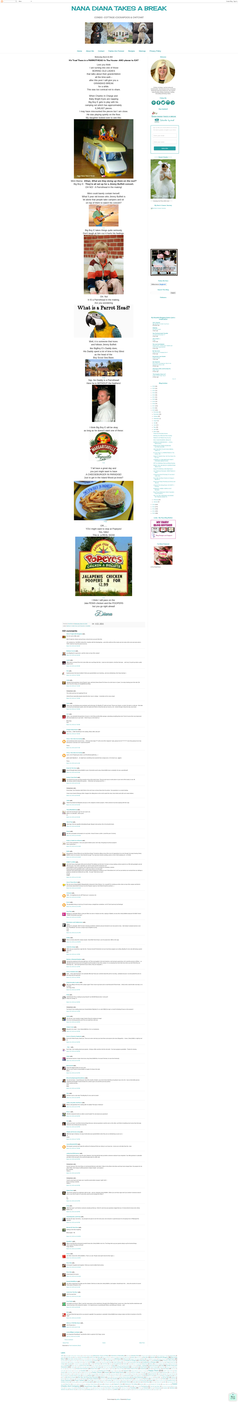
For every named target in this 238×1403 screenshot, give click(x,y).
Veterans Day (72, 1389)
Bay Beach (139, 1357)
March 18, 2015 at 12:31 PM (73, 906)
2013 (153, 506)
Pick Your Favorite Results (126, 1378)
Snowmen (75, 1384)
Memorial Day (128, 1375)
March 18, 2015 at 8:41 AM (73, 783)
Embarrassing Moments (106, 1365)
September (156, 418)
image (103, 227)
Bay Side (145, 1357)
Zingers (154, 1389)
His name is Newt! (157, 329)
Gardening (143, 1368)
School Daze (146, 1382)
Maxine (90, 1375)
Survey (168, 1384)
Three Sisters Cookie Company (112, 1388)
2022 (153, 395)
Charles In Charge (130, 1360)
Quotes (130, 1380)
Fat (77, 1367)
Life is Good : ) (156, 338)
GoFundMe (63, 1370)
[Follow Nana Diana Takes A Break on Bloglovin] (159, 285)
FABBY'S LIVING (70, 862)
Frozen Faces (94, 1368)
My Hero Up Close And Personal (88, 1377)
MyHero (103, 1377)
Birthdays (117, 1359)
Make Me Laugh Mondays (170, 1374)
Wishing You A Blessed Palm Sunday (162, 435)
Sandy (134, 1382)
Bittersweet (125, 1359)
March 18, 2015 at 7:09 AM (73, 675)
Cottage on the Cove (171, 1362)
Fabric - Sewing (142, 1365)
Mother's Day (164, 1375)
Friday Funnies (170, 1367)
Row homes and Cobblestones (74, 922)
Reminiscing (80, 1382)
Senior (153, 1382)
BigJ (107, 1359)
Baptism (133, 1357)
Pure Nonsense (117, 1380)
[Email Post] (92, 623)
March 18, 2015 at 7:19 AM (73, 698)
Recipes (131, 51)
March (155, 431)
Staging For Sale (118, 1384)
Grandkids (88, 626)
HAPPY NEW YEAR (168, 1370)
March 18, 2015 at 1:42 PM (73, 966)
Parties (73, 1378)
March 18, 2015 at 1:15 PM (73, 954)
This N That (69, 822)
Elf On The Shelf (85, 1365)
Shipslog (155, 328)
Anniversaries (172, 1355)
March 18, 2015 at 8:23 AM (73, 772)
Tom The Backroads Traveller (160, 333)
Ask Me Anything (83, 1357)
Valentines (172, 1388)
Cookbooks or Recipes (149, 1362)
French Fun (162, 1367)
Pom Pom (69, 911)
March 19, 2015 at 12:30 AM (73, 1276)
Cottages (63, 1363)
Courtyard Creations (78, 1363)
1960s (62, 1355)
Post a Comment (69, 1339)
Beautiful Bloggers (162, 1357)
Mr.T (63, 1377)
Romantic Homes (126, 1382)
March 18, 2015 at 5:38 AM (73, 646)
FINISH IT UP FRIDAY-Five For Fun (162, 437)
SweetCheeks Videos (91, 1386)
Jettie (67, 800)
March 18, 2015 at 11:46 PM (73, 1258)
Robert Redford (106, 1382)
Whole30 (106, 1389)
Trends (140, 1388)
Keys (74, 1374)
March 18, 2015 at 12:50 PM (73, 917)
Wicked (111, 1389)
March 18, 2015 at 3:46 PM (73, 1042)
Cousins (86, 1363)
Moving (170, 1375)
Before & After (84, 1359)
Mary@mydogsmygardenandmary (75, 1078)
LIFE (119, 1374)
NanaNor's (69, 1241)
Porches (174, 1378)
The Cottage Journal (69, 1388)
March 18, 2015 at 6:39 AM (73, 666)
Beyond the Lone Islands (159, 356)
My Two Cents (156, 351)
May (155, 427)
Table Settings (114, 1386)
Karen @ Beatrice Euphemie (74, 1036)
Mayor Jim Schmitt (107, 1375)
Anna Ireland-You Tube (162, 1355)
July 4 (70, 1374)
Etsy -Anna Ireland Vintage (123, 1365)
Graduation (76, 1370)
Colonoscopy (104, 1362)
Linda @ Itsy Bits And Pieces (74, 1102)
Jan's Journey (156, 322)
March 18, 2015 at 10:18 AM (73, 857)
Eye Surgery (133, 1365)
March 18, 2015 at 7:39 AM (73, 733)
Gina (67, 1093)
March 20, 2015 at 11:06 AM (73, 1318)
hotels (128, 1372)
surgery (164, 1384)
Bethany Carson (70, 651)
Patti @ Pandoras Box (72, 971)
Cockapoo (97, 1362)
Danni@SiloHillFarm (71, 1281)
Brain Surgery (154, 1359)
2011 (153, 511)
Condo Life (125, 1362)
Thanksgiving (144, 1386)
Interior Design (153, 1372)
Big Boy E (69, 626)
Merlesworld (69, 1065)
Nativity (109, 1377)
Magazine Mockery (152, 1374)
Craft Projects (97, 1363)
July (155, 423)
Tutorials (146, 1388)
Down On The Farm (71, 768)
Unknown (68, 893)
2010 (153, 513)
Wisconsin (125, 1389)
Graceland (70, 1370)
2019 (153, 401)
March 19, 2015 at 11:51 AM (73, 1296)
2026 (153, 386)
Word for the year (137, 1389)
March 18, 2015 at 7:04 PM (73, 1139)
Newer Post (66, 1343)
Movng (175, 1375)
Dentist (129, 1363)
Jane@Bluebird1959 (71, 1144)
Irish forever (164, 1372)
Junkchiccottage (70, 947)
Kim (67, 671)
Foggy (154, 340)
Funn (109, 1368)
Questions (124, 1380)
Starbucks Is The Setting (131, 1384)
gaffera (118, 1399)
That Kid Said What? (155, 1386)
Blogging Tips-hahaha (135, 1359)
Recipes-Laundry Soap (160, 1380)
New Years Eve (149, 1377)
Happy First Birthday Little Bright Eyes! (163, 469)
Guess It (112, 1370)
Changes (121, 1360)
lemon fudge (105, 1374)
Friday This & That (70, 1368)
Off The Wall (166, 1377)
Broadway (63, 1360)
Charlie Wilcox (142, 1360)
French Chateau (153, 1367)
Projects (103, 1380)
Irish (159, 1372)
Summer (142, 1384)
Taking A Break (123, 1386)
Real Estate (143, 1380)
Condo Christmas (117, 1362)
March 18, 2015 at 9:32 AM (73, 804)
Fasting (72, 1367)
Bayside (153, 1357)
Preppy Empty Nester (72, 729)
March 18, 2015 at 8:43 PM (73, 1173)
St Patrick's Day (108, 1384)
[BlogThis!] (97, 624)
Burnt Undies (74, 1360)
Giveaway (174, 1368)
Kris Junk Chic (86, 1374)
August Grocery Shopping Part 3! (160, 352)
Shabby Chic (159, 1382)
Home (79, 51)
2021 (153, 397)
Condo (109, 1362)
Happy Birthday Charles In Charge (138, 1370)
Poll (169, 1378)
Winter (116, 1389)
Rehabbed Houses (65, 1382)
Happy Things (156, 370)
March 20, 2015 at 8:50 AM (73, 1307)
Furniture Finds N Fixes (132, 1368)
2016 (153, 408)
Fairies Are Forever (116, 51)
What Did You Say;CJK (97, 1389)
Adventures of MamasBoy (117, 1355)
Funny (113, 1368)
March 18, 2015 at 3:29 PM (73, 1022)
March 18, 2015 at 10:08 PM (73, 1236)
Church (86, 1362)
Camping (80, 1360)
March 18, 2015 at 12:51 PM (73, 932)
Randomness (136, 1380)
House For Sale (134, 1372)
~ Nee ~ (68, 1047)
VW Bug (83, 1389)
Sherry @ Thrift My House (73, 1323)
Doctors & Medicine (159, 1363)
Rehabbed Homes (171, 1380)
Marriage (84, 1375)
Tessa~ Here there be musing (74, 738)
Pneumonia (153, 1378)
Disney (151, 1363)
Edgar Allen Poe (75, 1365)
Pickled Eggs (138, 1378)
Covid (91, 1363)
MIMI (145, 1375)
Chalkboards (115, 1360)
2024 (153, 390)
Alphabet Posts (135, 1355)
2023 (153, 392)
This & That (90, 1388)
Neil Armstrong (115, 1377)
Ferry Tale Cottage (97, 1367)
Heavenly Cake (87, 1372)
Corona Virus (162, 1362)
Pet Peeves (103, 1378)
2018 (153, 403)
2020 (153, 399)
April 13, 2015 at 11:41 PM (73, 1336)
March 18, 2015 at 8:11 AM (73, 763)
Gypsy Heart (69, 1190)
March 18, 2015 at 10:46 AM (73, 888)
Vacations (165, 1388)
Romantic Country (115, 1382)
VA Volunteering (157, 1388)
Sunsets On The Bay (155, 1384)
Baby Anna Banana (106, 1357)
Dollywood (167, 1363)
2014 (153, 504)
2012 (153, 509)
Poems (159, 1378)
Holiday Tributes (97, 1372)
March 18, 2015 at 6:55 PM (73, 1127)
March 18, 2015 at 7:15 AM (73, 686)
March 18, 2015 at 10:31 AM (73, 877)
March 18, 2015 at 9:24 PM (73, 1201)
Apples (62, 1357)
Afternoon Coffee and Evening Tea (162, 368)
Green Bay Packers (92, 1370)
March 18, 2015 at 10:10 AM (73, 846)
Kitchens (79, 1374)
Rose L (68, 1111)
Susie (67, 703)
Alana (128, 1355)
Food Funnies (143, 1367)
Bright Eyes (171, 1359)
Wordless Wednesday (147, 1389)
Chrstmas (81, 1362)
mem (122, 1375)
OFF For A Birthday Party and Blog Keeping (164, 463)
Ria (93, 1382)
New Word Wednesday (137, 1377)
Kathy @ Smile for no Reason (74, 840)
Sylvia (68, 1016)
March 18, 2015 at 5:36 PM (73, 1097)
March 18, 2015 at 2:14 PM (73, 1011)
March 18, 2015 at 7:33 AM (73, 724)
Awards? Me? (92, 1357)
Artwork (76, 1357)
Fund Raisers (103, 1368)
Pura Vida (69, 1263)
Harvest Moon (70, 1372)
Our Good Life (156, 362)
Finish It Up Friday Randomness (121, 1367)
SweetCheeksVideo (104, 1386)
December (156, 412)
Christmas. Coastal (73, 1362)
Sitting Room (68, 1384)
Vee (67, 1121)
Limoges (139, 1374)
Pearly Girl (84, 1378)
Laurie (68, 660)
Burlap (68, 1360)
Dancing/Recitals (117, 1363)
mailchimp (160, 1374)
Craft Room (104, 1363)
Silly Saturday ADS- (171, 1382)
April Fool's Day (69, 1357)
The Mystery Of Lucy (81, 1388)
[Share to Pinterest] (103, 624)
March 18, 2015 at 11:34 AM (73, 897)
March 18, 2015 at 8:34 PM (73, 1159)
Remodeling (87, 1382)
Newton (156, 1377)
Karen (68, 902)
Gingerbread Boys (157, 1368)
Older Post (142, 1343)
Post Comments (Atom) (75, 1345)
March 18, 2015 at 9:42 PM (73, 1222)
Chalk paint (108, 1360)
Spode (84, 1384)
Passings (78, 1378)
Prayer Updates (79, 1380)
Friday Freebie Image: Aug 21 (159, 375)
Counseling (69, 1363)
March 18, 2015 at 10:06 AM (73, 835)
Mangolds (63, 1375)
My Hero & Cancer (70, 1377)
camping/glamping (88, 1360)
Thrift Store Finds (124, 1388)
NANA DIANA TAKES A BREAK (119, 8)
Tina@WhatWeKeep (71, 809)
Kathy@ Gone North (71, 777)
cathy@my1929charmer (72, 1153)
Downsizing (173, 1363)
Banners (114, 1357)
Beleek (90, 1359)
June (155, 425)
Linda (67, 680)
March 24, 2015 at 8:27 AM (73, 1327)
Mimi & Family (151, 1375)
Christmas (156, 1360)
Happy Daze (153, 1371)
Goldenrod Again (156, 357)
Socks (80, 1384)
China (150, 1360)
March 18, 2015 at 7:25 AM (73, 709)
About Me (90, 51)
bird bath (111, 1359)
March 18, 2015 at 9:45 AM (73, 817)
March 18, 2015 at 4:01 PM (73, 1060)
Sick (164, 1382)
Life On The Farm (125, 1374)
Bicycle (95, 1359)
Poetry (164, 1378)
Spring (101, 1384)
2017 (153, 406)
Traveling (133, 1388)
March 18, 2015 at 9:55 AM (73, 826)
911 (83, 1355)
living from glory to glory (72, 982)
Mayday (99, 1375)
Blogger (129, 1399)
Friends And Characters (82, 1368)
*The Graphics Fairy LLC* (159, 374)
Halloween (126, 1370)
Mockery (158, 1375)
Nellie (67, 851)
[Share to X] (99, 624)
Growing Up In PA (103, 1370)
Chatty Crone (70, 1027)
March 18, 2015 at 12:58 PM (73, 942)
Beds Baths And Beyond (73, 1359)
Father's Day (82, 1367)
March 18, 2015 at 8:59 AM (73, 795)
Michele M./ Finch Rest (72, 1227)
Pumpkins (109, 1380)
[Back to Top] (233, 1397)
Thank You (136, 1386)
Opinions (174, 1377)
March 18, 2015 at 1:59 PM (73, 977)
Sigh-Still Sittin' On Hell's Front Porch (161, 323)
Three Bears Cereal (99, 1388)
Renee (68, 1253)
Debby (68, 937)
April (155, 429)
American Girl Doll (145, 1355)
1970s (67, 1355)
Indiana (146, 1372)
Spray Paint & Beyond (93, 1384)
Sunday (147, 1384)
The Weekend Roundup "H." (159, 334)
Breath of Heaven (162, 1359)
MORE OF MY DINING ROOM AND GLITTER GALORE (162, 446)
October (156, 416)
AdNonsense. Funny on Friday (100, 1355)
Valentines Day (64, 1389)
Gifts (150, 1368)
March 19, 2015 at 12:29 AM (73, 1267)
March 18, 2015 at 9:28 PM (73, 1211)
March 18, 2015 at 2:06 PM (73, 989)
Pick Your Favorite (112, 1378)
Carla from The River (72, 1292)
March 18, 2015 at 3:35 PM (73, 1031)
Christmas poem (64, 1362)
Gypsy (117, 1370)
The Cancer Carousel (166, 1386)
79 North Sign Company (75, 1355)
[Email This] (96, 624)
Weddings (88, 1389)
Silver (62, 1384)
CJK (91, 1362)
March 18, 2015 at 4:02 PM (73, 1073)
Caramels (102, 1360)
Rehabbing (73, 1382)
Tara (131, 1386)
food (138, 1367)
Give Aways (166, 1368)
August (155, 420)
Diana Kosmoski (136, 1363)
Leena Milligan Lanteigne (72, 1332)
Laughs (99, 1374)
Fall (162, 1365)
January (156, 502)
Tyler (152, 1388)
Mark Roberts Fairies (76, 1375)
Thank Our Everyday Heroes (160, 433)
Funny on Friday (120, 1368)
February (156, 499)
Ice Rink (141, 1372)
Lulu (144, 1374)
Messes (140, 1375)
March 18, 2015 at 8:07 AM (73, 747)
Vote (78, 1389)
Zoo (159, 1389)
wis (121, 1389)
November (156, 414)
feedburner (88, 1367)
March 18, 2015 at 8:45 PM (73, 1185)
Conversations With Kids (135, 1362)
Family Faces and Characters (78, 626)
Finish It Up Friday (107, 1367)
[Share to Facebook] (101, 624)
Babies (98, 1357)
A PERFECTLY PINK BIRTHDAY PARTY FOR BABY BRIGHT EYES (163, 460)
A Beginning (88, 1355)
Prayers (89, 1380)
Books (143, 1359)
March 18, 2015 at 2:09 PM (73, 1002)
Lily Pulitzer (133, 1374)
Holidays (107, 1372)
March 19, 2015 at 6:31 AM (73, 1287)
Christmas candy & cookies (169, 1360)
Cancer (95, 1360)
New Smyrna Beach (125, 1377)
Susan (68, 831)
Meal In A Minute (115, 1375)
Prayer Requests (66, 1380)
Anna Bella (153, 1355)
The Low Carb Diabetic (158, 344)
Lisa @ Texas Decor (71, 882)
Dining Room (145, 1363)
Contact (101, 51)
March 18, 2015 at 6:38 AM (73, 655)
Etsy (113, 1365)
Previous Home (96, 1380)
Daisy (111, 1363)
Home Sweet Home (117, 1372)
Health (76, 1372)
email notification (95, 1365)
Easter (67, 1365)
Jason (176, 1372)
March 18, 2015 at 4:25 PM (73, 1088)
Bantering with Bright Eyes (123, 1357)
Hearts (80, 1372)
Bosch (147, 1359)
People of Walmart (93, 1378)
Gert (67, 714)
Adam (68, 1056)
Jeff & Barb (64, 1374)
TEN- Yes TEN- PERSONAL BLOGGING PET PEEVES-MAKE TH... (163, 496)
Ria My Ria (98, 1382)
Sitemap (142, 51)
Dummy (62, 1365)
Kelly (67, 994)
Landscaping (93, 1374)
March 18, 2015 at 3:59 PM (73, 1051)
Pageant (68, 1378)
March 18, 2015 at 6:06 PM (73, 1116)
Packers (62, 1378)
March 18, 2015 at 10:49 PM (73, 1248)
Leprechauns (113, 1374)
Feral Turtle (69, 1301)
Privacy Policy (155, 51)
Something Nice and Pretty (73, 1216)
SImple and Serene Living (73, 1132)
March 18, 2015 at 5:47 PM (73, 1106)
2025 (153, 388)
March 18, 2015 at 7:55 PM (73, 1148)
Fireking (133, 1367)
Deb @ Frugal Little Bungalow (74, 634)
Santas (139, 1382)
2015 (153, 410)
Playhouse (145, 1378)
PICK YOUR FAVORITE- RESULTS (162, 440)
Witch (130, 1389)
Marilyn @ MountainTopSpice (74, 959)
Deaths (124, 1363)
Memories (135, 1375)
